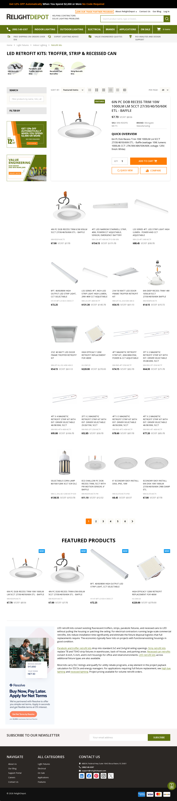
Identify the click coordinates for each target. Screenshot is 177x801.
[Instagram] (103, 776)
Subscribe (159, 737)
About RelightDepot (125, 11)
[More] (137, 11)
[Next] (132, 521)
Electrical (94, 29)
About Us (12, 764)
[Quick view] (79, 249)
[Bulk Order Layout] (124, 90)
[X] (111, 776)
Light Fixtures (44, 764)
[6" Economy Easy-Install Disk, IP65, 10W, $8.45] (126, 462)
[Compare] (85, 249)
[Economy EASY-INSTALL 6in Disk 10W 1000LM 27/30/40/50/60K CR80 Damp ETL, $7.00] (156, 462)
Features (42, 782)
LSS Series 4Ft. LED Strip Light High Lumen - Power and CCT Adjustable (151, 232)
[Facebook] (89, 776)
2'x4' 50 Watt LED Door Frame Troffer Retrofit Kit (125, 293)
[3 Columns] (103, 90)
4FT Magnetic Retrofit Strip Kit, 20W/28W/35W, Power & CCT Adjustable (125, 355)
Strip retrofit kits (157, 648)
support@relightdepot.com (94, 770)
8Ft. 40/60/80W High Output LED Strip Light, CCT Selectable (63, 293)
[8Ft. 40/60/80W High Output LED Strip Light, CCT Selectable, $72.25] (64, 272)
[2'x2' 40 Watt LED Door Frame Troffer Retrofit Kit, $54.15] (64, 334)
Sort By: (55, 90)
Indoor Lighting (45, 29)
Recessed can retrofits (158, 651)
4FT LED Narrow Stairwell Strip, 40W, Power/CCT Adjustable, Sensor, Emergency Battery (109, 232)
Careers (11, 777)
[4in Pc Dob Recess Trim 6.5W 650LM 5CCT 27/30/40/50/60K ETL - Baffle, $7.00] (69, 206)
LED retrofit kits (147, 654)
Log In (166, 11)
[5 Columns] (117, 90)
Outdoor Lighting (71, 29)
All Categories (51, 756)
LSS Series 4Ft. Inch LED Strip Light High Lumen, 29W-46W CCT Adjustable (94, 293)
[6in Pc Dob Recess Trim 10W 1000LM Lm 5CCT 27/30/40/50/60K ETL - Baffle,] (26, 568)
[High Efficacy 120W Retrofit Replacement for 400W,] (151, 568)
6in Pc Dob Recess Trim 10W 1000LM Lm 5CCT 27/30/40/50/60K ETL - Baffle (139, 106)
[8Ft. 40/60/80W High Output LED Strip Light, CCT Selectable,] (109, 564)
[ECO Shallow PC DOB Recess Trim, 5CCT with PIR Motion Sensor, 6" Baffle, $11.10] (95, 462)
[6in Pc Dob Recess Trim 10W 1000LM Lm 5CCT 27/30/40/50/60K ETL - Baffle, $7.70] (79, 125)
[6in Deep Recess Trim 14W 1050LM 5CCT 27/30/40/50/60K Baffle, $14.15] (156, 272)
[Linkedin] (82, 776)
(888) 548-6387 (88, 767)
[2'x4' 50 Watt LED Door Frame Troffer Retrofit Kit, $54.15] (126, 272)
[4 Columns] (110, 90)
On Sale (145, 29)
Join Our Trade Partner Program (94, 11)
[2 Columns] (96, 90)
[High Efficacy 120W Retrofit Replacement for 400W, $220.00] (95, 334)
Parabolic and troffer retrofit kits (74, 648)
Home (9, 45)
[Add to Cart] (63, 249)
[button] (27, 38)
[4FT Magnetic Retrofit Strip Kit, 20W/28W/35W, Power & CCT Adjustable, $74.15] (126, 334)
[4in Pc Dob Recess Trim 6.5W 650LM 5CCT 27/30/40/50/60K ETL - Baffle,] (68, 568)
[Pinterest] (96, 776)
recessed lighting (79, 671)
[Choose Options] (89, 375)
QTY (116, 161)
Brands (110, 29)
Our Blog (157, 11)
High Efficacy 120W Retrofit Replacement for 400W (94, 355)
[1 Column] (89, 90)
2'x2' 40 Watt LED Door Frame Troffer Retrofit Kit (64, 355)
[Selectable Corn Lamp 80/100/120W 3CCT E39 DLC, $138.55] (64, 462)
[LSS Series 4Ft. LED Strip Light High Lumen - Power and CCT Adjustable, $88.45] (151, 206)
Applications (127, 29)
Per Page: (153, 90)
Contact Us (144, 11)
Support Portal (14, 773)
